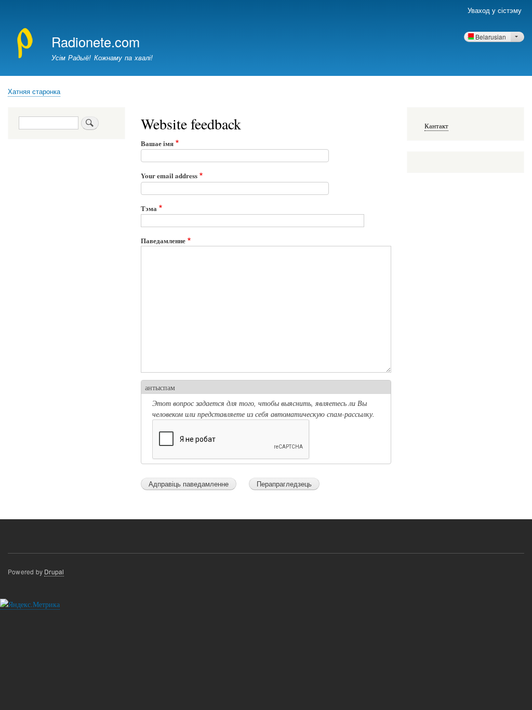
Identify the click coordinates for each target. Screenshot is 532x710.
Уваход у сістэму (495, 10)
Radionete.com (95, 41)
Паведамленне (163, 240)
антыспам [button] (160, 387)
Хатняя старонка (34, 91)
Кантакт (436, 126)
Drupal (54, 571)
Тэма (149, 208)
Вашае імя (157, 143)
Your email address (169, 175)
